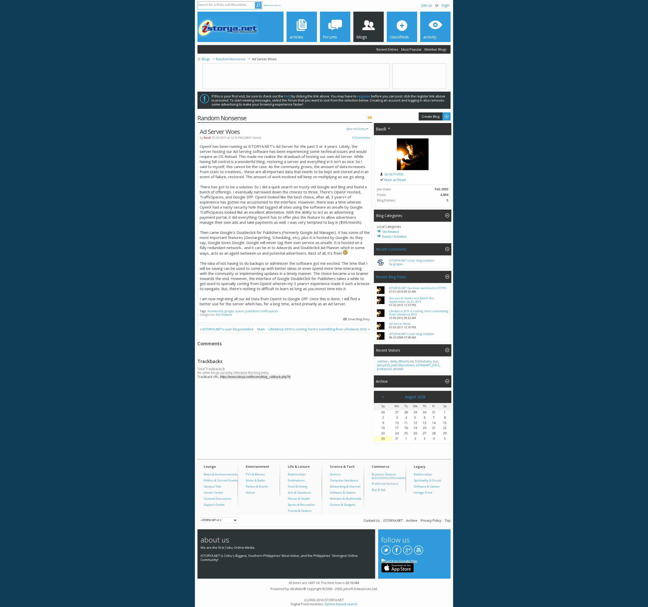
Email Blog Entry (358, 319)
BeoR (381, 129)
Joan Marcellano (402, 365)
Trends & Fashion (300, 511)
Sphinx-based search (341, 604)
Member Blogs (435, 49)
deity (393, 361)
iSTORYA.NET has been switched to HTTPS (417, 288)
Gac (435, 361)
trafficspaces (269, 311)
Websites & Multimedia (345, 498)
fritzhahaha (423, 361)
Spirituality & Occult (427, 480)
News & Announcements (220, 474)
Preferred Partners (385, 483)
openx (239, 311)
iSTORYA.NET (393, 520)
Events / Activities (394, 236)
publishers (252, 311)
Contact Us (371, 520)
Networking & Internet (345, 486)
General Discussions (217, 498)
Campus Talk (212, 486)
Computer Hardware (344, 480)
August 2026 (415, 396)
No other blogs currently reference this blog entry (233, 373)
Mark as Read (394, 179)
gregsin (398, 264)
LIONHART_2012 (427, 365)
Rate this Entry (356, 129)
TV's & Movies (255, 474)
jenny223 (383, 365)
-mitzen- (383, 361)
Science (335, 474)
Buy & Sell (379, 490)
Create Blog (429, 116)
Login (446, 5)
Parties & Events (257, 486)
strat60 (398, 369)
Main (261, 329)
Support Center (214, 505)
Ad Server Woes (400, 324)
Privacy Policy (431, 520)
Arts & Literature (299, 492)
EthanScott (406, 361)
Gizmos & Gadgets (342, 505)
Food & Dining (297, 486)
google (229, 311)
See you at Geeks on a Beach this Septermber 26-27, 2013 (411, 300)
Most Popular (411, 49)
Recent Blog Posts (391, 276)
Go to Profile (393, 174)
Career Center (213, 492)
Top (448, 520)
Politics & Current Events (220, 480)
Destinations (296, 480)
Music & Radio (255, 480)
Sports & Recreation (301, 505)
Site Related (224, 314)
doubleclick (215, 311)
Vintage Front (423, 492)
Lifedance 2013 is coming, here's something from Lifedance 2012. (318, 329)
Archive (411, 520)
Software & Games (342, 492)
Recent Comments (391, 249)
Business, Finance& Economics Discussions (389, 476)
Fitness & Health (299, 498)
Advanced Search (272, 5)
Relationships (297, 474)
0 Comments (361, 137)
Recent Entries (387, 49)
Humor (250, 492)
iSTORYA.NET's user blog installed (227, 329)
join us (426, 5)
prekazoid (384, 369)
